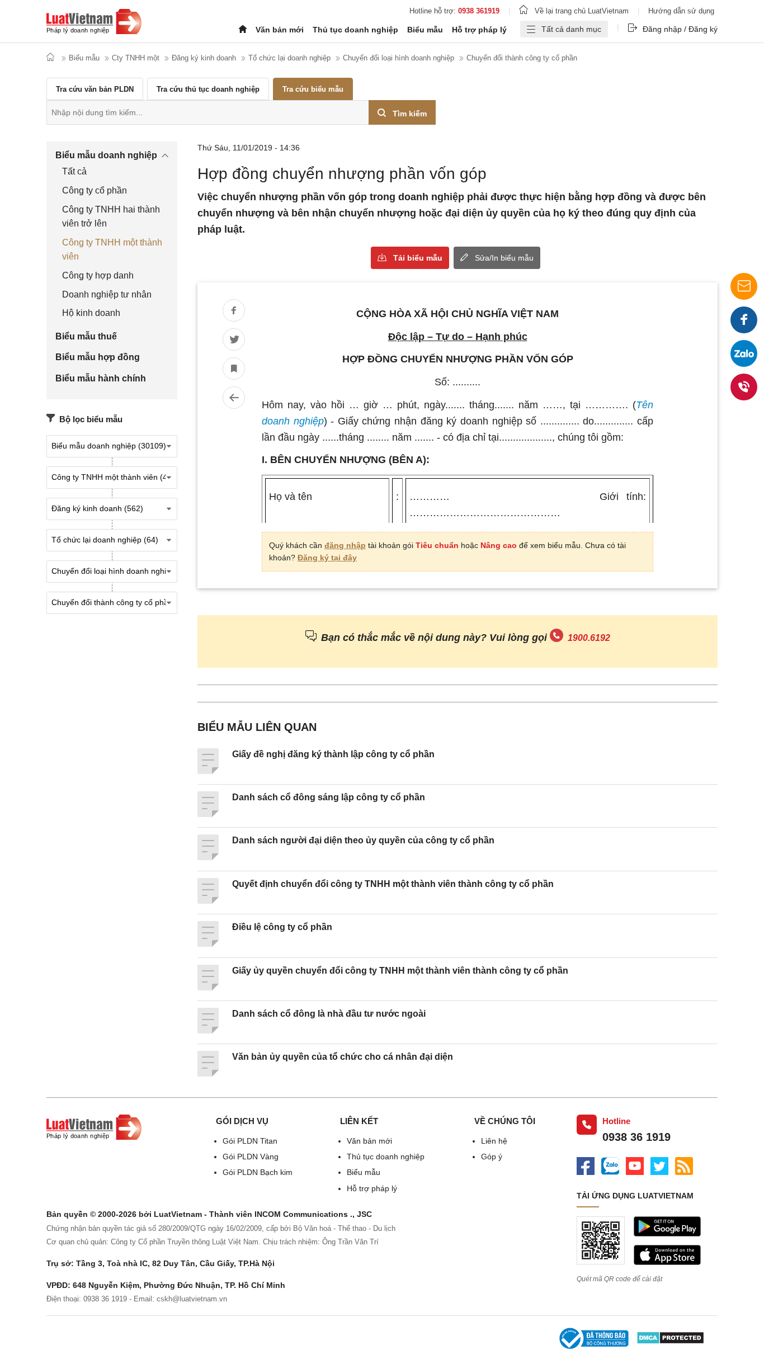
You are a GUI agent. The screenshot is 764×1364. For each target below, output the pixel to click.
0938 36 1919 (636, 1137)
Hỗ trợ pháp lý (479, 29)
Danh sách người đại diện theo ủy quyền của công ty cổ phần (363, 840)
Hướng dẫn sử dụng (681, 11)
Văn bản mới (280, 29)
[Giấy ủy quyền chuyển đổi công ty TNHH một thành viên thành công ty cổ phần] (208, 987)
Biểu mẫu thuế (86, 336)
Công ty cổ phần (94, 190)
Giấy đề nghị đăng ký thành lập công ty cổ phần (333, 754)
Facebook (743, 319)
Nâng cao (498, 545)
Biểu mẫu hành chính (100, 378)
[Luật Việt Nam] (94, 1136)
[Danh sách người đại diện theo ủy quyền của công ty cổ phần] (208, 857)
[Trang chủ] (94, 23)
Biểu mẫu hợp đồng (97, 357)
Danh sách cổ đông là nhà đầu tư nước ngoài (329, 1013)
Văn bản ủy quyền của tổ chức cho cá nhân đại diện (342, 1056)
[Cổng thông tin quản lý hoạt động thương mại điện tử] (593, 1340)
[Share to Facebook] (234, 310)
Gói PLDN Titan (250, 1140)
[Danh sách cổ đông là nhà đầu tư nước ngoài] (208, 1030)
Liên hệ (494, 1140)
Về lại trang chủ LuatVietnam (582, 11)
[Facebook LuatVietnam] (586, 1167)
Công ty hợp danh (98, 275)
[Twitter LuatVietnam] (659, 1167)
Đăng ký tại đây (327, 557)
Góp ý (491, 1156)
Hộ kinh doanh (91, 313)
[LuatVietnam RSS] (684, 1167)
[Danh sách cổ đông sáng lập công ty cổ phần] (208, 814)
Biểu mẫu (425, 29)
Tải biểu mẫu (417, 257)
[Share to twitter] (234, 339)
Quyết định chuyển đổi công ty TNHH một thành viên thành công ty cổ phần (393, 884)
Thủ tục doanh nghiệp (355, 29)
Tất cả (74, 171)
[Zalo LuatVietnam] (610, 1167)
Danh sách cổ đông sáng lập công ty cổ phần (328, 797)
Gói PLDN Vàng (251, 1156)
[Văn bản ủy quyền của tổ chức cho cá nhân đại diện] (208, 1073)
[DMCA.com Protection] (670, 1339)
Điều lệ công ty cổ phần (282, 927)
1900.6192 (589, 638)
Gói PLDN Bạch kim (258, 1172)
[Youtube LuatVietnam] (635, 1167)
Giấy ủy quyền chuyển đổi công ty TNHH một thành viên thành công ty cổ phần (400, 970)
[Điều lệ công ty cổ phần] (208, 944)
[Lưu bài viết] (234, 368)
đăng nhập (345, 545)
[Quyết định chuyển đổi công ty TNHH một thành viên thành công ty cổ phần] (208, 900)
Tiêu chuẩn (437, 545)
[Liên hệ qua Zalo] (743, 353)
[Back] (234, 397)
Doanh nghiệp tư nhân (107, 294)
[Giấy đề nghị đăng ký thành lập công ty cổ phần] (208, 771)
